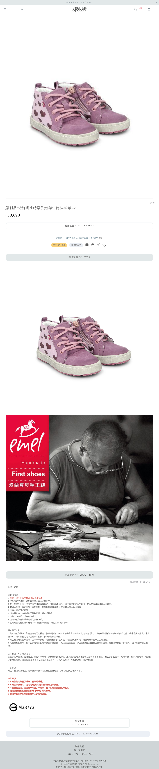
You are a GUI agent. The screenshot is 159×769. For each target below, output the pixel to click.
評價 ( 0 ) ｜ (61, 237)
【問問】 (38, 691)
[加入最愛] (104, 245)
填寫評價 (95, 237)
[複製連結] (98, 244)
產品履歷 (78, 245)
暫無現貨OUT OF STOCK (79, 723)
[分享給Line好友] (93, 244)
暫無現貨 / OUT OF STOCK (79, 225)
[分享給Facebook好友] (87, 244)
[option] (78, 106)
